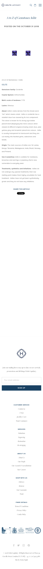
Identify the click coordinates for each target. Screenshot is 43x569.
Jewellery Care (21, 417)
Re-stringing (21, 445)
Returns (21, 486)
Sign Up (21, 388)
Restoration (21, 441)
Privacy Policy (21, 510)
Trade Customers (21, 421)
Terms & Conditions (21, 506)
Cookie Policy (21, 514)
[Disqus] (21, 231)
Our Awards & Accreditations (21, 466)
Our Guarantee (21, 490)
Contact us (21, 409)
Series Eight (24, 560)
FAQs (22, 413)
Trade (22, 494)
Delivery (21, 482)
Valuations (21, 433)
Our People (21, 462)
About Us (21, 458)
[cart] (35, 5)
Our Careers (21, 470)
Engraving (21, 437)
